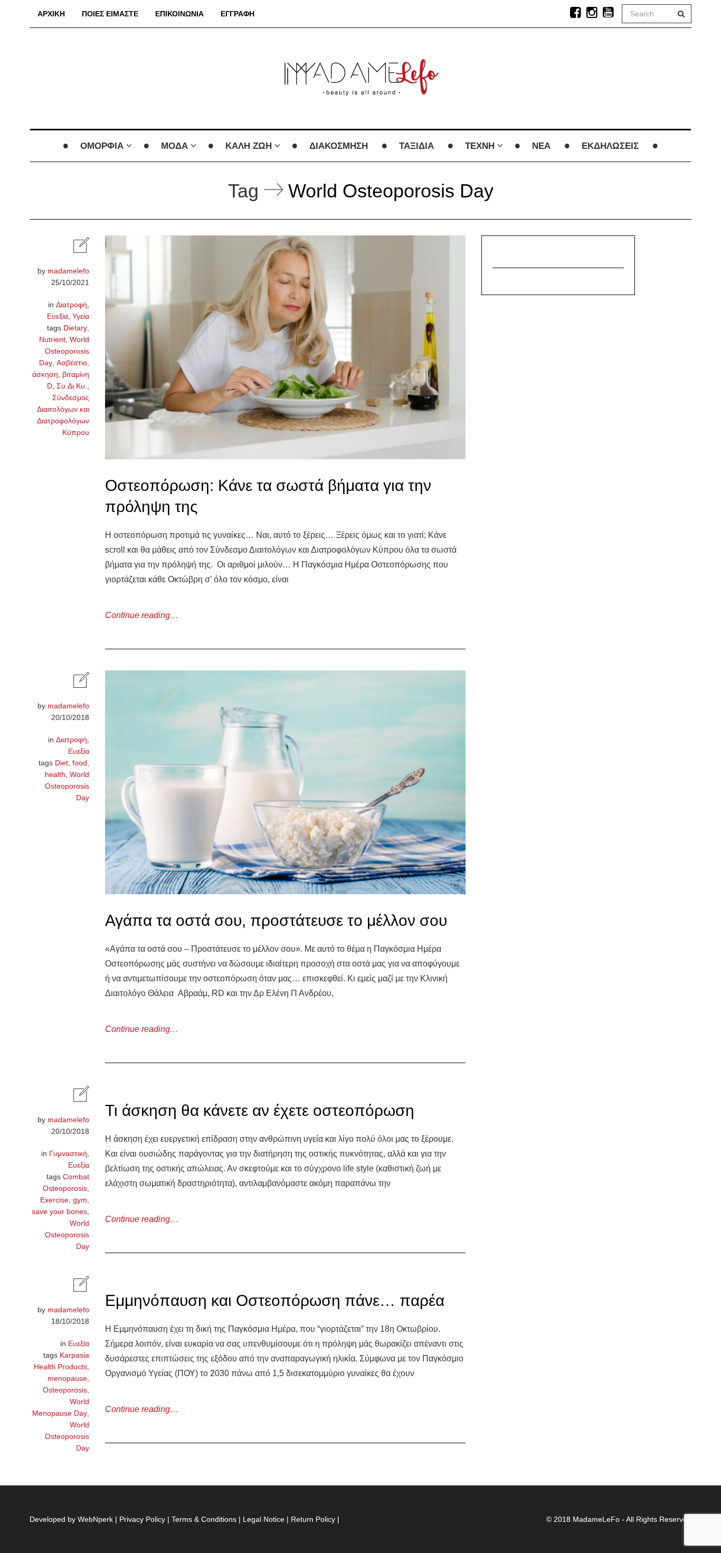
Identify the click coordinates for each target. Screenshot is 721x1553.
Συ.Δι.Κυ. (71, 386)
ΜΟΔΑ (174, 146)
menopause (67, 1378)
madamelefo (68, 271)
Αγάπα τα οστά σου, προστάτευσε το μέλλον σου (276, 920)
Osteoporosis (65, 1390)
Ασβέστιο (71, 362)
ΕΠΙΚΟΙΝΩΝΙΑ (179, 14)
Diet (61, 763)
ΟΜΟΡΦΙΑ (102, 146)
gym (80, 1200)
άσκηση (45, 374)
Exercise (54, 1200)
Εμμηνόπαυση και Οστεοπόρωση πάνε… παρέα (274, 1300)
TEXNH (480, 146)
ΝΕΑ (541, 146)
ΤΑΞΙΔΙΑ (416, 146)
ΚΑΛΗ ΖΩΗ (248, 146)
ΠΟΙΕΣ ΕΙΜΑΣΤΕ (110, 14)
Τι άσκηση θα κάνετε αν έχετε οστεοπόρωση (259, 1110)
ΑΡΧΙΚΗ (51, 14)
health (55, 774)
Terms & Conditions (204, 1519)
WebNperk (95, 1519)
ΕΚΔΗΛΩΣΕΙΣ (610, 146)
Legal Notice (263, 1519)
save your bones (59, 1211)
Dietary (75, 328)
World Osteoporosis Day (64, 351)
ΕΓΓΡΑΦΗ (237, 14)
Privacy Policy (142, 1519)
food (79, 763)
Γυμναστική (68, 1153)
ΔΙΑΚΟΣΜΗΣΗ (338, 146)
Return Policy (313, 1519)
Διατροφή (71, 304)
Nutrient (52, 339)
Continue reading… (141, 615)
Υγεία (80, 316)
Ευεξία (57, 316)
